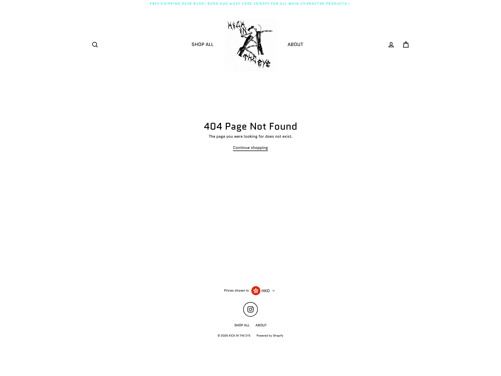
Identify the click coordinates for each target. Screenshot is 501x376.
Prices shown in (236, 290)
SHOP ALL (202, 44)
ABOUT (295, 44)
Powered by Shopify (270, 335)
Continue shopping (250, 148)
